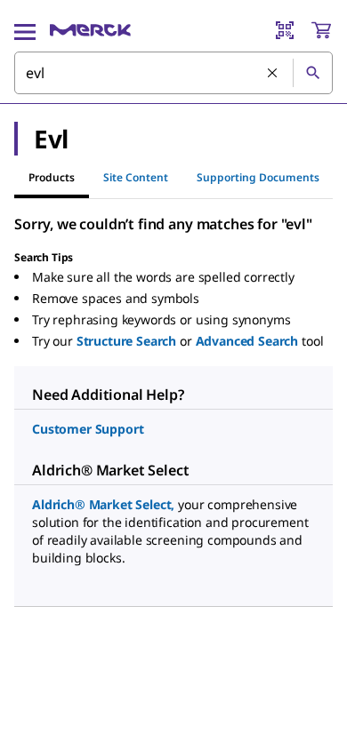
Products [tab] (51, 177)
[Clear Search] (273, 73)
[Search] (312, 73)
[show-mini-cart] (321, 30)
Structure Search (126, 340)
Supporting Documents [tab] (258, 177)
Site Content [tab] (135, 177)
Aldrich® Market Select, (103, 504)
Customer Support (87, 428)
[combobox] (173, 73)
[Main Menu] (25, 30)
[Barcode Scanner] (284, 30)
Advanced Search (247, 340)
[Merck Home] (90, 30)
